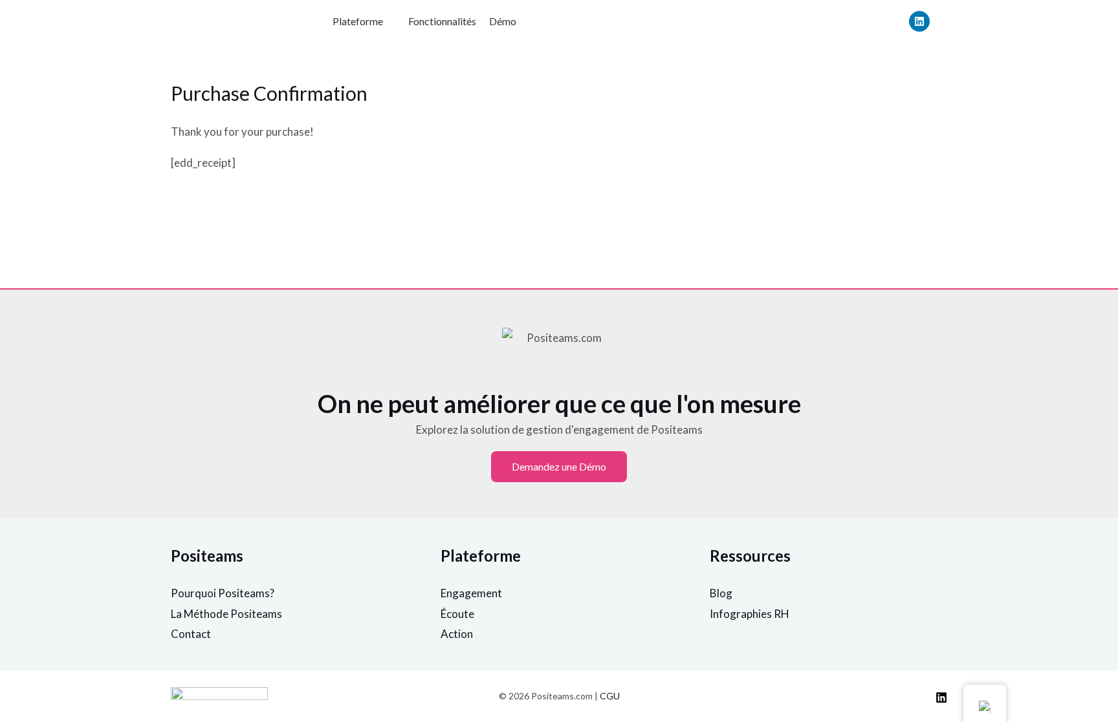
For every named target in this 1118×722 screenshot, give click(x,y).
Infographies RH (749, 614)
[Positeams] (941, 697)
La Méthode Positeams (226, 614)
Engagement (471, 593)
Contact (191, 634)
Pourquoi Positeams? (222, 593)
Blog (721, 593)
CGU (610, 695)
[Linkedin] (919, 21)
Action (457, 634)
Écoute (457, 614)
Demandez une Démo (559, 466)
